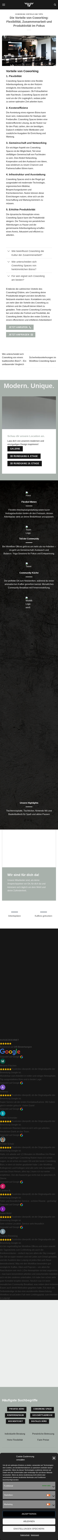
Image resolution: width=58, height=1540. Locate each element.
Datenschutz (25, 1535)
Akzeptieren (29, 1514)
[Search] (55, 4)
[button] (54, 1458)
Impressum (35, 1535)
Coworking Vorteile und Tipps (29, 14)
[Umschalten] (8, 251)
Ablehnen (29, 1521)
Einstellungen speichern (29, 1529)
